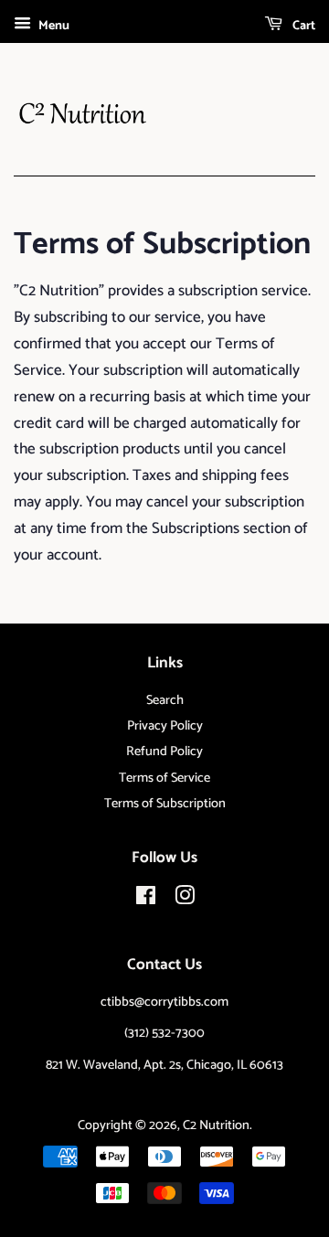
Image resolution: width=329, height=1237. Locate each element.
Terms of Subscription (165, 804)
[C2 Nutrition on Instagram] (185, 900)
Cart (302, 26)
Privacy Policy (165, 726)
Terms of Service (164, 778)
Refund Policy (164, 751)
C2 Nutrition (216, 1125)
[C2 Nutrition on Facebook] (145, 900)
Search (165, 700)
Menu (52, 26)
